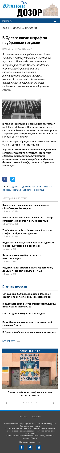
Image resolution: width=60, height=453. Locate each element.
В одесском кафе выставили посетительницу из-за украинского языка (29, 305)
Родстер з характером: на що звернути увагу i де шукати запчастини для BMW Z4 (28, 269)
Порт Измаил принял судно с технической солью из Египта (27, 324)
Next (53, 403)
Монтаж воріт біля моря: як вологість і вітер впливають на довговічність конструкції (27, 219)
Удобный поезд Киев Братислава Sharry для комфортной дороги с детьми (27, 232)
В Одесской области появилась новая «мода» (29, 332)
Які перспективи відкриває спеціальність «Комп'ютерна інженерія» (25, 206)
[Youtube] (38, 447)
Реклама (23, 416)
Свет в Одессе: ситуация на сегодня (23, 313)
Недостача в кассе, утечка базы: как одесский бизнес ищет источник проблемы (28, 244)
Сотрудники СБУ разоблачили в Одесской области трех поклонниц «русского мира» (27, 295)
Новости (31, 28)
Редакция (36, 416)
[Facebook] (21, 447)
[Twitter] (30, 447)
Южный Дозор (11, 28)
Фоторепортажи (30, 350)
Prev (6, 403)
